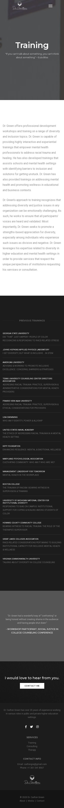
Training (32, 743)
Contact (40, 801)
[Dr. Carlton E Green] (20, 5)
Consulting (32, 746)
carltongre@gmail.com (35, 764)
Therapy (32, 750)
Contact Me (32, 686)
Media (31, 801)
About (22, 801)
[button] (62, 624)
